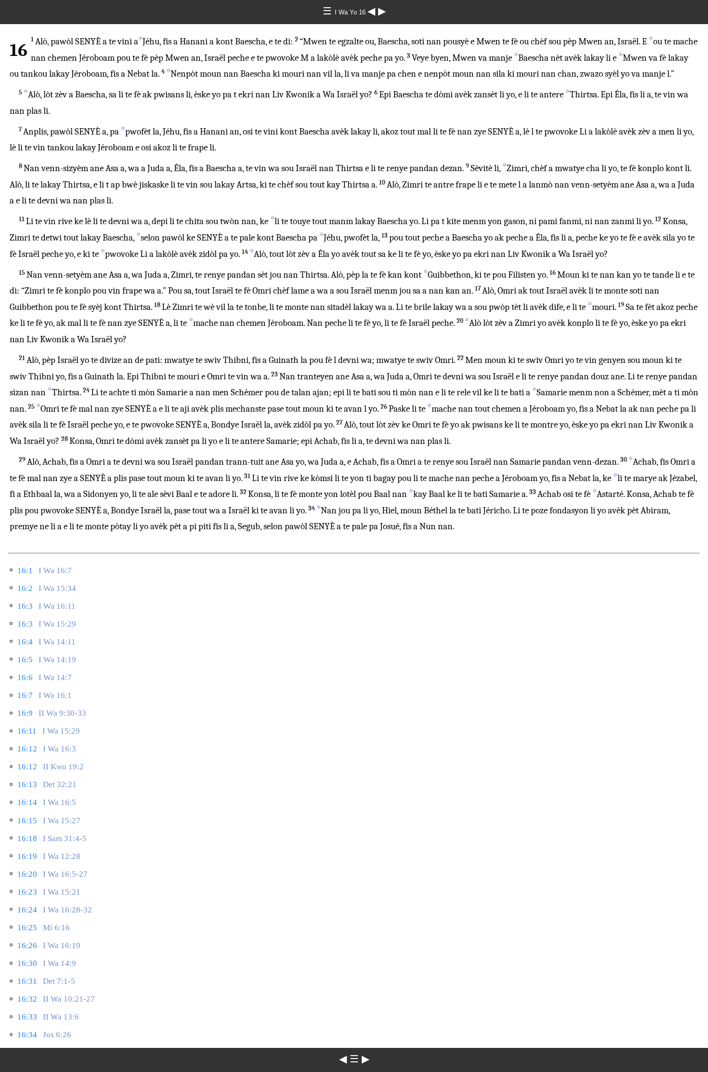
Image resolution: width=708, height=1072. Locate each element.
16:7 (25, 695)
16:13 (27, 784)
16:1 (25, 570)
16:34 (27, 1034)
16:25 (27, 927)
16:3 (25, 606)
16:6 (25, 677)
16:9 (25, 713)
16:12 (27, 748)
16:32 (27, 999)
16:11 (27, 731)
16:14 (27, 802)
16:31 (27, 981)
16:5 (25, 659)
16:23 (27, 892)
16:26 (27, 945)
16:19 (27, 856)
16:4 (25, 641)
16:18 (27, 838)
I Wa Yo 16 (351, 12)
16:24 (27, 909)
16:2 (25, 588)
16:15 (27, 820)
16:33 (27, 1016)
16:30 (27, 963)
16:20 (27, 874)
